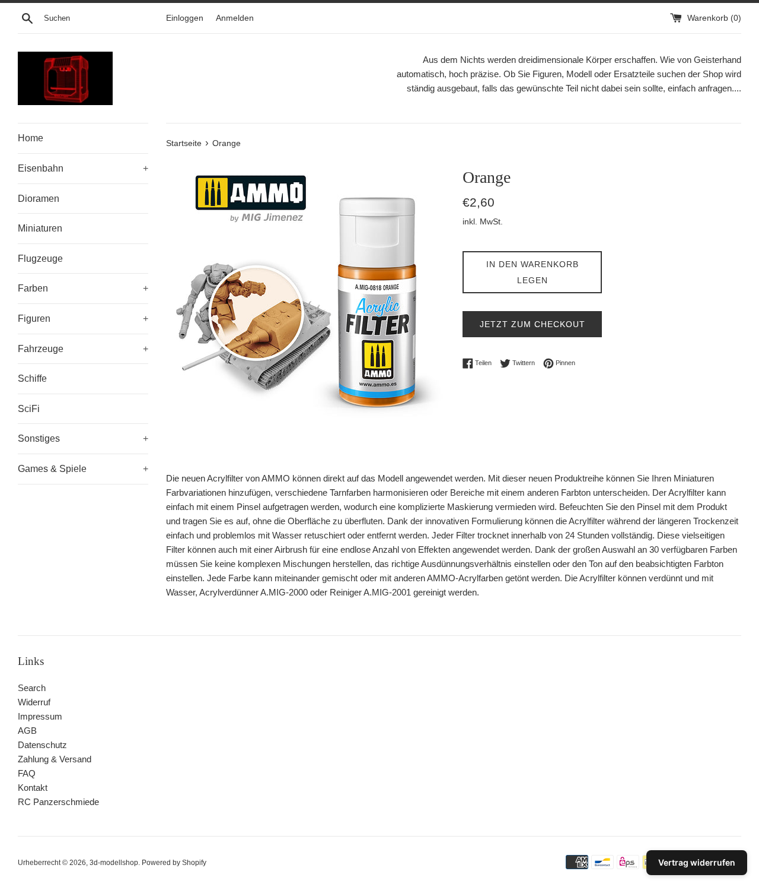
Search (32, 688)
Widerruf (34, 702)
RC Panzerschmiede (58, 802)
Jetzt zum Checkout (532, 324)
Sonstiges (83, 438)
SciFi (29, 409)
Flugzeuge (40, 259)
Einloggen (184, 18)
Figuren (83, 318)
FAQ (27, 773)
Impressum (40, 716)
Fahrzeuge (83, 349)
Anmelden (235, 18)
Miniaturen (40, 228)
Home (30, 138)
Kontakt (32, 788)
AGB (27, 731)
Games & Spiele (83, 469)
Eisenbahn (83, 168)
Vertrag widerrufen (696, 862)
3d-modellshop (114, 863)
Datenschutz (42, 745)
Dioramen (38, 199)
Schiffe (32, 378)
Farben (83, 288)
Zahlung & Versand (54, 759)
